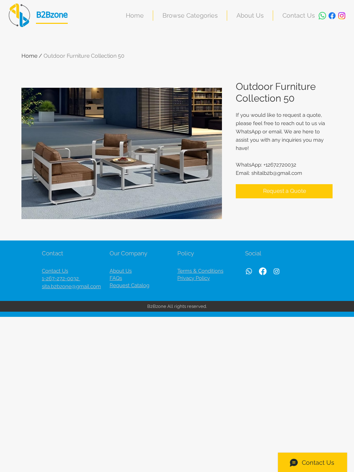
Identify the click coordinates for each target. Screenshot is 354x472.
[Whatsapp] (322, 15)
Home (29, 56)
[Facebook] (332, 15)
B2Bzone (52, 15)
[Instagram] (341, 15)
